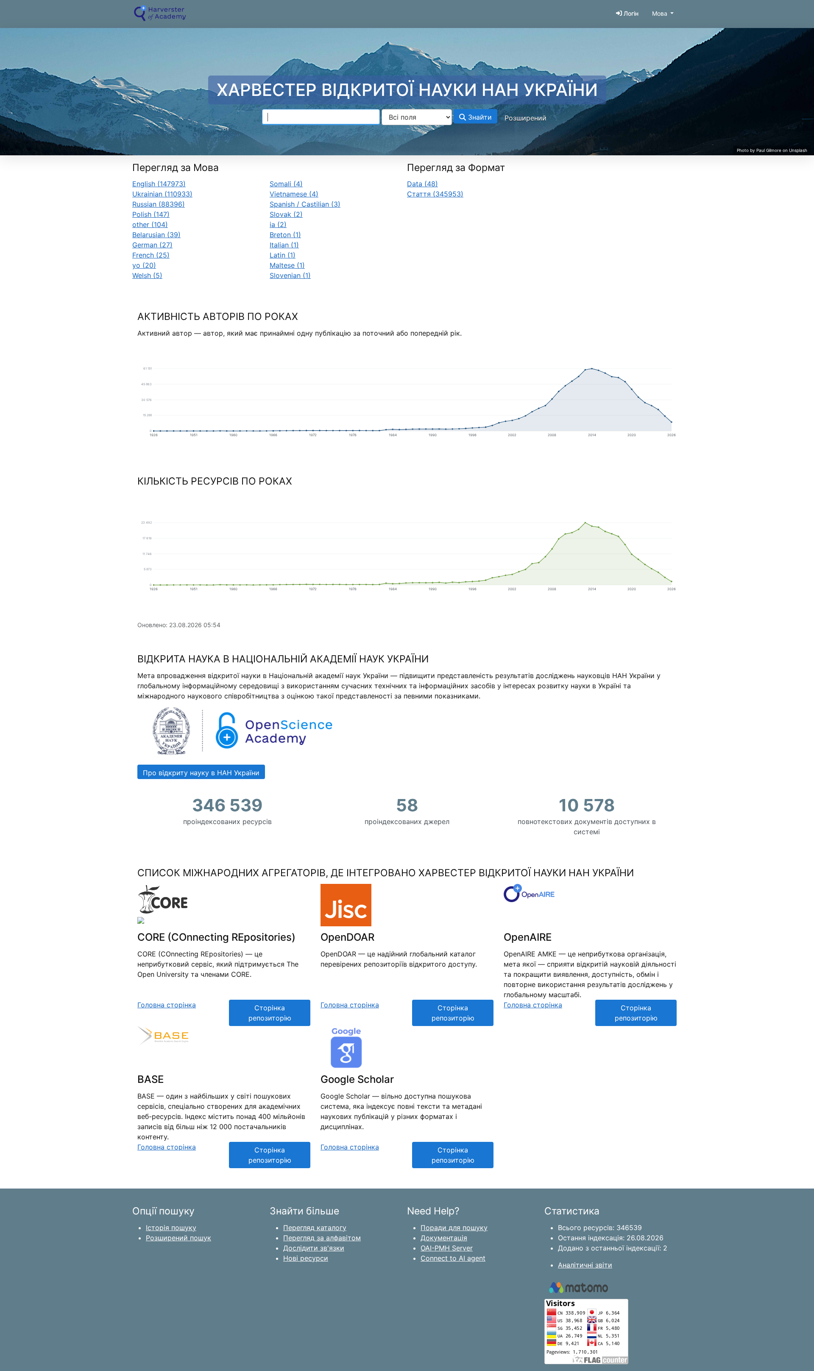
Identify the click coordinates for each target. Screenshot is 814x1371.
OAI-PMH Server (447, 1248)
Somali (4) (286, 183)
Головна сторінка (166, 1005)
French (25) (151, 255)
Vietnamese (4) (294, 194)
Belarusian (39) (156, 234)
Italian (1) (284, 245)
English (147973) (159, 183)
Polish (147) (151, 214)
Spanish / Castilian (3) (305, 204)
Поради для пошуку (454, 1227)
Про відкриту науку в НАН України (201, 772)
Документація (444, 1238)
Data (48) (422, 183)
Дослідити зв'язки (313, 1248)
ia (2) (278, 224)
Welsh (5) (147, 275)
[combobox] (321, 117)
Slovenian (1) (290, 275)
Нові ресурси (305, 1258)
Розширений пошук (178, 1238)
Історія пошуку (171, 1227)
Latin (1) (282, 255)
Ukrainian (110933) (162, 194)
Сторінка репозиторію (269, 1013)
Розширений (525, 118)
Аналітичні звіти (585, 1265)
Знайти (479, 117)
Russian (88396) (158, 204)
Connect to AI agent (453, 1258)
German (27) (152, 245)
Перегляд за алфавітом (322, 1238)
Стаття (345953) (435, 194)
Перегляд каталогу (314, 1227)
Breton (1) (285, 234)
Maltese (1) (287, 265)
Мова (659, 13)
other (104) (150, 224)
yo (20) (144, 265)
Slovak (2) (286, 214)
